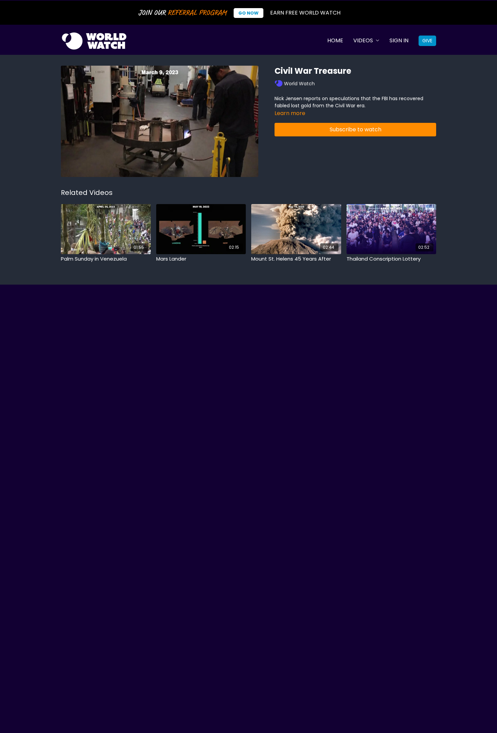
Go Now (248, 13)
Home (335, 40)
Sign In (398, 40)
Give (427, 40)
